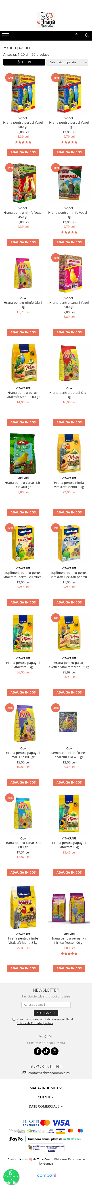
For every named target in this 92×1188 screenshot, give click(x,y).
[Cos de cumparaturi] (76, 35)
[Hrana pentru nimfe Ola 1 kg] (23, 273)
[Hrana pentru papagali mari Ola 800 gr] (23, 723)
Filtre (26, 62)
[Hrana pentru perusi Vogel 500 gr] (23, 93)
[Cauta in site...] (87, 35)
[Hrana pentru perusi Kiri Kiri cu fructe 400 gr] (69, 906)
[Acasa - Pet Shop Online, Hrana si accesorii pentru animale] (46, 20)
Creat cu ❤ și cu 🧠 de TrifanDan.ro (31, 1159)
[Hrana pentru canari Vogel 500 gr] (69, 273)
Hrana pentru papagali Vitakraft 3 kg (23, 665)
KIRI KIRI (23, 478)
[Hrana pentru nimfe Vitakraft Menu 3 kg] (23, 906)
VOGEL (23, 118)
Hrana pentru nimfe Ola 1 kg (23, 304)
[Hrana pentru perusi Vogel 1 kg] (69, 93)
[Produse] (6, 36)
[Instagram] (55, 1051)
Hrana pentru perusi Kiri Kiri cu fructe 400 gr (69, 940)
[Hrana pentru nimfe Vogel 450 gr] (23, 183)
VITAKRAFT (23, 388)
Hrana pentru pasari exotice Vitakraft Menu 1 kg (69, 665)
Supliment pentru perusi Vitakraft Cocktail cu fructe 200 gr (23, 574)
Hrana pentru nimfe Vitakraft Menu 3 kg (23, 940)
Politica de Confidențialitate (35, 1023)
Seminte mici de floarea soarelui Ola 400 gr (69, 755)
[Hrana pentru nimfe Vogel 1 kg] (69, 183)
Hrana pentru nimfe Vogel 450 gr (23, 214)
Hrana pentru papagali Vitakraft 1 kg (69, 845)
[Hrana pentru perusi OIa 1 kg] (69, 363)
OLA (23, 298)
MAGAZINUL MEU (44, 1088)
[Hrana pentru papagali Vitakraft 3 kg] (23, 633)
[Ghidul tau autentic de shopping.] (46, 1175)
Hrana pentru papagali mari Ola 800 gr (23, 755)
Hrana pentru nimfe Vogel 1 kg (69, 214)
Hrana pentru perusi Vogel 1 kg (69, 124)
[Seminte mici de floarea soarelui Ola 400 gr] (69, 723)
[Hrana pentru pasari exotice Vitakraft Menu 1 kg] (69, 633)
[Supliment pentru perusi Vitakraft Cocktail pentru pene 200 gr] (69, 543)
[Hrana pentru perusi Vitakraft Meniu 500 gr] (23, 363)
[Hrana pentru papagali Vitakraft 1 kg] (69, 813)
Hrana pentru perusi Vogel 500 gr (23, 124)
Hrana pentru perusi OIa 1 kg (69, 394)
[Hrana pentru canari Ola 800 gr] (23, 813)
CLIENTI (44, 1097)
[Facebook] (38, 1051)
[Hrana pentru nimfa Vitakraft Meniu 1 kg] (69, 453)
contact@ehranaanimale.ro (48, 1073)
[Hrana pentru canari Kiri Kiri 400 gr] (23, 453)
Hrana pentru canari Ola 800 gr (23, 845)
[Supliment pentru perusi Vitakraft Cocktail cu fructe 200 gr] (23, 543)
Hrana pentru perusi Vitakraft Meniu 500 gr (23, 394)
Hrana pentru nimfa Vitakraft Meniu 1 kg (69, 484)
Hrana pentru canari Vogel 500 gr (69, 304)
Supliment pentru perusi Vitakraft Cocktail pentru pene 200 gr (69, 574)
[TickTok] (46, 1051)
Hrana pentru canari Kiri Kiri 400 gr (23, 484)
